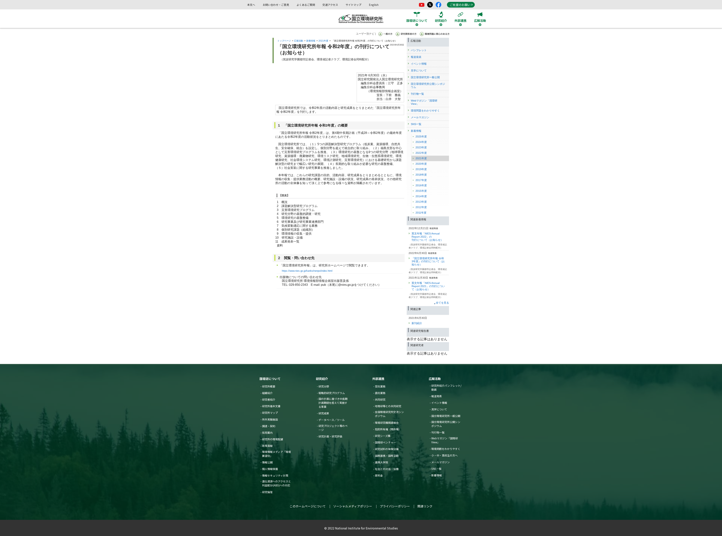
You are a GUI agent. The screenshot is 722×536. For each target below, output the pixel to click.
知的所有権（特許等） (388, 429)
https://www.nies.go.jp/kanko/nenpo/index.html (307, 270)
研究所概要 (268, 386)
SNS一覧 (436, 469)
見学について (439, 409)
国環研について (270, 378)
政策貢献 (267, 446)
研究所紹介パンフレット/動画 (446, 387)
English (373, 5)
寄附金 (379, 475)
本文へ (251, 5)
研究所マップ (270, 413)
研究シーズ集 (383, 436)
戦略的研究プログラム (332, 393)
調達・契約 (268, 426)
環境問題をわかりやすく (445, 449)
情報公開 (267, 462)
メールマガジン (440, 462)
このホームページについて (308, 506)
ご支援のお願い (460, 4)
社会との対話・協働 (387, 469)
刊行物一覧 (437, 432)
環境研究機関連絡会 (387, 423)
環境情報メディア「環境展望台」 (276, 454)
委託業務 (380, 393)
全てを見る (442, 302)
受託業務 (380, 386)
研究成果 (324, 413)
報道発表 (436, 396)
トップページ (284, 40)
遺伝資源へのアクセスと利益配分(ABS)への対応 (276, 483)
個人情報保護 (270, 469)
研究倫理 (267, 492)
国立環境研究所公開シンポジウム (445, 424)
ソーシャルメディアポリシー (352, 506)
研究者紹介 (268, 399)
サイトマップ (353, 5)
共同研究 (380, 399)
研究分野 (324, 386)
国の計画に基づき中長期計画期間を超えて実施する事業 (333, 403)
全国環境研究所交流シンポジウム (389, 414)
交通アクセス (330, 5)
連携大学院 (381, 462)
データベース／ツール (332, 420)
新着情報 (310, 40)
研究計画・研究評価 (330, 436)
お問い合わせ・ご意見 (276, 5)
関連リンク (424, 506)
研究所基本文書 (271, 406)
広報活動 (298, 40)
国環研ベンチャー (385, 442)
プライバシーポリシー (395, 506)
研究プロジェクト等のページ (333, 428)
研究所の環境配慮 (272, 439)
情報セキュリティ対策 (275, 475)
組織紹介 (267, 393)
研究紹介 (322, 378)
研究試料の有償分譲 (387, 449)
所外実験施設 (270, 419)
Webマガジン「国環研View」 (444, 440)
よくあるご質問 (306, 5)
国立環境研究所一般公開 (445, 416)
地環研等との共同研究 (388, 406)
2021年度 (323, 40)
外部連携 (378, 378)
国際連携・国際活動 (387, 456)
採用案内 (267, 432)
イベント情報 (439, 403)
